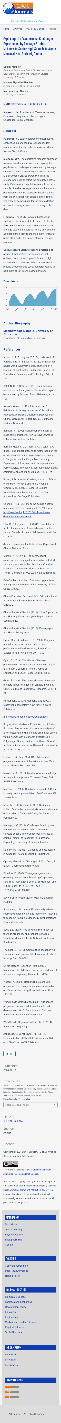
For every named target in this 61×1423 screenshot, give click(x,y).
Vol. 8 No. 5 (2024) (35, 28)
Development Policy (15, 1307)
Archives (17, 28)
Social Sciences (13, 1332)
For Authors (11, 1359)
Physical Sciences (14, 1327)
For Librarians (11, 1364)
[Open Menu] (6, 21)
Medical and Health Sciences (20, 1322)
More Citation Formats (17, 1104)
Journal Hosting (13, 1229)
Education (10, 1312)
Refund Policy (12, 1275)
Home (6, 28)
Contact (9, 1244)
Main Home (11, 1224)
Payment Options (14, 1234)
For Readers (11, 1354)
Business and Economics (18, 1301)
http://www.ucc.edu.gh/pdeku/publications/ (25, 716)
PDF (10, 1053)
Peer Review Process (16, 1270)
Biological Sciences (15, 1296)
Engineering (11, 1317)
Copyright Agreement (16, 1265)
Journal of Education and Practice (29, 21)
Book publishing (13, 1239)
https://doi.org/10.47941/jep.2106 (29, 104)
